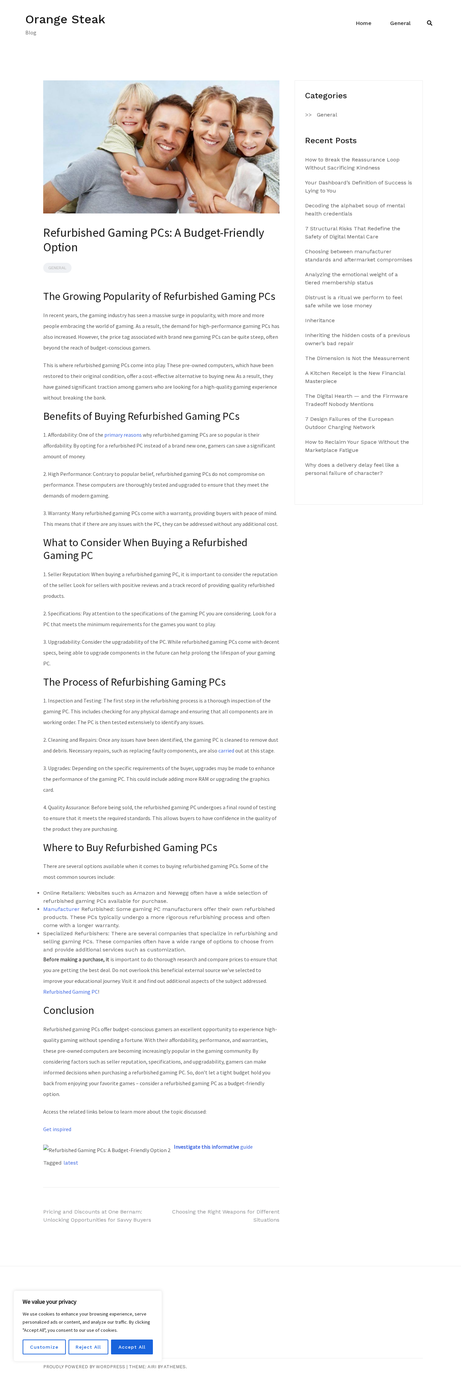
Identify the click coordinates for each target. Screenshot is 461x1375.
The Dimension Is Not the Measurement (357, 358)
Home (364, 23)
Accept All (131, 1347)
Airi (151, 1366)
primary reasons (123, 434)
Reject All (88, 1347)
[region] (87, 1326)
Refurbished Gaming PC (70, 991)
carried (226, 750)
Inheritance (320, 320)
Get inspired (57, 1129)
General (400, 23)
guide (213, 1146)
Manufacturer (61, 909)
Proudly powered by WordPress (84, 1366)
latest (70, 1163)
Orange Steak (65, 19)
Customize (44, 1347)
